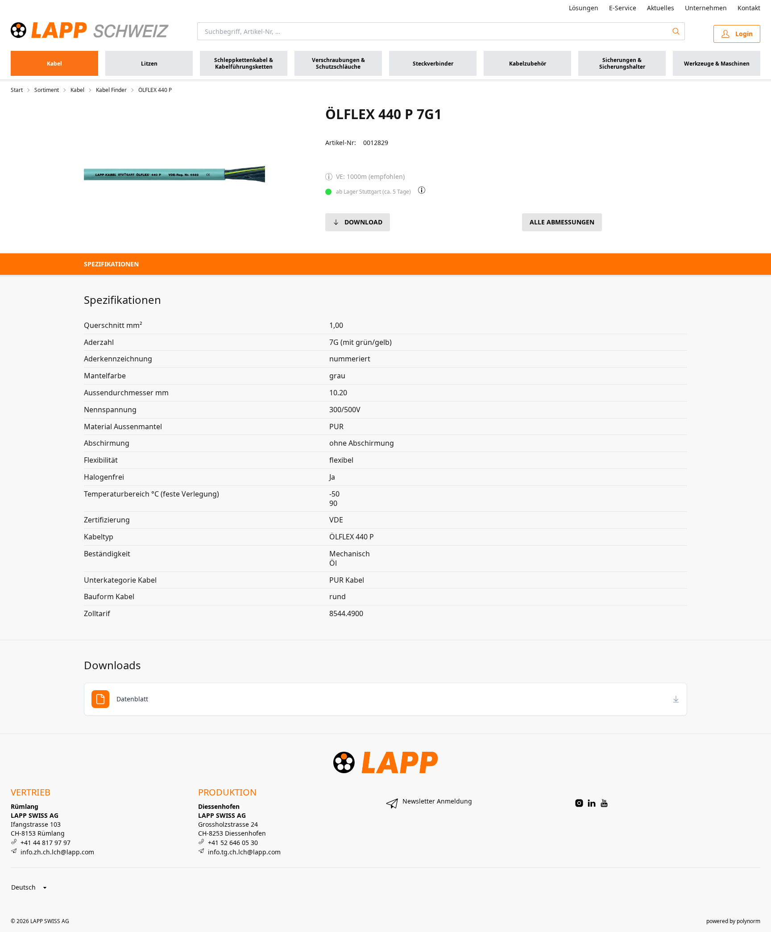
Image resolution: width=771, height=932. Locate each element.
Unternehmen (706, 8)
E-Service (622, 8)
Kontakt (749, 8)
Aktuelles (660, 8)
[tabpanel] (174, 174)
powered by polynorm (733, 921)
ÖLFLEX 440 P (155, 90)
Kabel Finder (111, 90)
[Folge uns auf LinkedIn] (591, 803)
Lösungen (583, 8)
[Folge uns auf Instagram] (579, 803)
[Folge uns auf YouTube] (604, 803)
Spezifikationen (111, 264)
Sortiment (46, 90)
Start (17, 90)
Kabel (77, 90)
